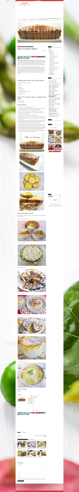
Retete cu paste (51, 54)
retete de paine (51, 108)
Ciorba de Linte (20, 435)
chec (18, 61)
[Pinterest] (58, 0)
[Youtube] (60, 0)
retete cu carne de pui (54, 86)
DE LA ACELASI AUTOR (31, 439)
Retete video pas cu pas (32, 19)
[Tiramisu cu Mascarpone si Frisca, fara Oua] (22, 444)
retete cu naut (51, 99)
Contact (32, 0)
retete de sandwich (51, 112)
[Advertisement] (39, 12)
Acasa (19, 19)
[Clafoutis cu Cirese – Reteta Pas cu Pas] (31, 453)
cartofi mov (50, 80)
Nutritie (46, 19)
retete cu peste (52, 100)
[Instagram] (56, 0)
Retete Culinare (23, 19)
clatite (55, 80)
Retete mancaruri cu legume (53, 69)
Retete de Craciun (51, 58)
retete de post (52, 109)
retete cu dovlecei (52, 94)
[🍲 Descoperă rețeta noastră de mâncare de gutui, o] (58, 140)
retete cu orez (57, 99)
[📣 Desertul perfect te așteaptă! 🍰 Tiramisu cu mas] (51, 133)
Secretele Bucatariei (40, 19)
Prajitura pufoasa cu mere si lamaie (23, 315)
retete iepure (57, 113)
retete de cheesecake (57, 104)
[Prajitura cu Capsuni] (41, 453)
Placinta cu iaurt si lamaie (21, 293)
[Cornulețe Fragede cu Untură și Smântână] (31, 444)
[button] (60, 19)
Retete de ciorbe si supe (52, 57)
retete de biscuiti (51, 104)
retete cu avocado (57, 84)
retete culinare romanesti (53, 96)
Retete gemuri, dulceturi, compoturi (54, 67)
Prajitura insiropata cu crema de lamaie (23, 218)
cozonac (54, 81)
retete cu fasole (57, 94)
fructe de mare (51, 82)
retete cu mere (57, 97)
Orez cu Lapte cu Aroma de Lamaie (23, 361)
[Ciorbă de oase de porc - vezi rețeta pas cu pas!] (58, 133)
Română (36, 1)
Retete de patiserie (26, 21)
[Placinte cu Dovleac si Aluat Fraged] (41, 444)
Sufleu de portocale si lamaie (22, 335)
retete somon (55, 116)
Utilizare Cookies (29, 0)
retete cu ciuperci (52, 91)
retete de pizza (56, 108)
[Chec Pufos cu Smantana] (22, 453)
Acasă (18, 21)
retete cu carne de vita (52, 88)
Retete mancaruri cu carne (53, 68)
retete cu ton (51, 103)
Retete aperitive (51, 52)
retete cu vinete (56, 103)
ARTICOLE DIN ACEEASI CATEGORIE (22, 439)
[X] (59, 0)
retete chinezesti (51, 84)
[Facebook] (55, 0)
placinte (55, 82)
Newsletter (25, 0)
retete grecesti (52, 113)
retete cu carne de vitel (52, 89)
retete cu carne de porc (53, 85)
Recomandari (50, 49)
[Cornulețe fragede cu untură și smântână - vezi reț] (51, 140)
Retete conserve (51, 53)
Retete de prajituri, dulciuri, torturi (29, 46)
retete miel (50, 116)
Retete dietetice (51, 64)
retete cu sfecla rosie (52, 101)
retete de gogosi (51, 105)
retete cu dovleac (51, 93)
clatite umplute (51, 81)
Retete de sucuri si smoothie (53, 63)
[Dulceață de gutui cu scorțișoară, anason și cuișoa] (51, 147)
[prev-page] (18, 459)
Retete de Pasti (51, 59)
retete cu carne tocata (53, 90)
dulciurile (26, 66)
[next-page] (19, 459)
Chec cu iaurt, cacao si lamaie (22, 267)
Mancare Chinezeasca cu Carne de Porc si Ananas (40, 436)
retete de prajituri (24, 432)
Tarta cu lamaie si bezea (21, 242)
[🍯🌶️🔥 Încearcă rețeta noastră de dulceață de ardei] (58, 147)
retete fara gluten (56, 112)
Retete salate (51, 72)
